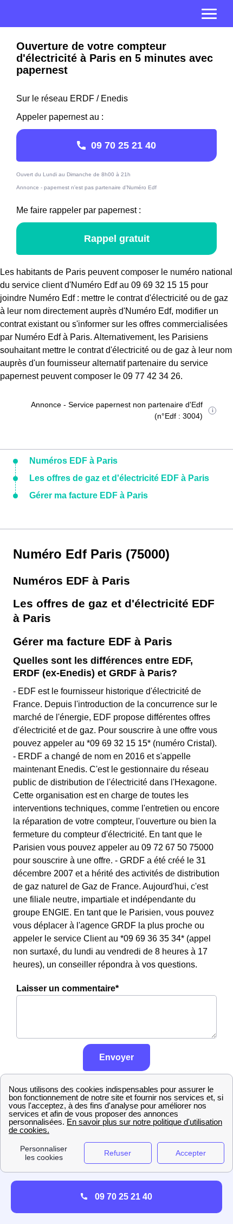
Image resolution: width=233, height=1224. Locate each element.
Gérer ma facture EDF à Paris (88, 495)
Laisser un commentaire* (67, 988)
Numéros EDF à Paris (73, 460)
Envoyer (116, 1057)
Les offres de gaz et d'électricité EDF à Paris (119, 478)
